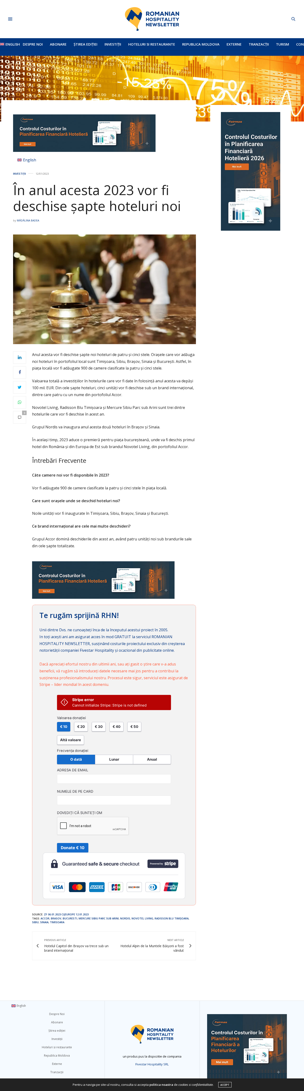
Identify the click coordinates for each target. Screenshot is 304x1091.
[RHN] (152, 19)
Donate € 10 (73, 847)
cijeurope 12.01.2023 (75, 914)
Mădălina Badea (28, 220)
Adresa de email (72, 770)
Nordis (125, 918)
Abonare (58, 44)
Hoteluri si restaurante (151, 44)
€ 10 (63, 726)
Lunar (114, 759)
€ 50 (134, 726)
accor (45, 918)
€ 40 (116, 726)
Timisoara (57, 922)
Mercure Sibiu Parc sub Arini (99, 918)
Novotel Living (142, 918)
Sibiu (35, 922)
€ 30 (99, 726)
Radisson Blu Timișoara (172, 918)
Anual (152, 759)
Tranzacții (259, 44)
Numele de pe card (75, 791)
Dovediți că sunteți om (79, 813)
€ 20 (81, 726)
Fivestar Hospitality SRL (152, 1064)
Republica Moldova (200, 44)
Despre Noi (33, 44)
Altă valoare (70, 740)
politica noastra (161, 1084)
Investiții (112, 44)
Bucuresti (70, 918)
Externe (234, 44)
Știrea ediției (85, 44)
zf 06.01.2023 (53, 914)
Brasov (56, 918)
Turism (282, 44)
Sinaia (44, 922)
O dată (76, 759)
